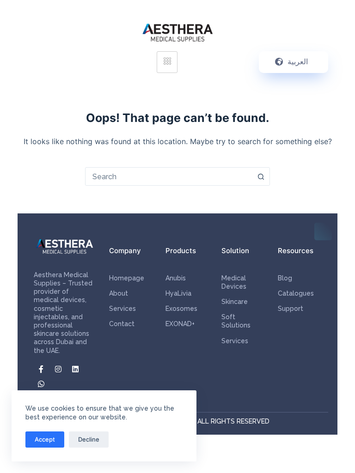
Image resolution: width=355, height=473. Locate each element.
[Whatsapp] (41, 383)
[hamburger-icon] (167, 62)
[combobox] (169, 176)
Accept (45, 439)
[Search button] (260, 176)
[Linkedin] (75, 369)
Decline (88, 439)
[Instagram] (58, 369)
